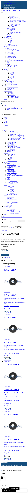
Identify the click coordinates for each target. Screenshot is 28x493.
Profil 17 (12, 77)
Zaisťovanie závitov (11, 49)
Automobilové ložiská (12, 30)
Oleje (8, 62)
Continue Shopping (9, 491)
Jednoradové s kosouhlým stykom (18, 21)
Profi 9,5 (12, 72)
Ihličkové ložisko (11, 29)
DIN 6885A (12, 93)
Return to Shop (14, 488)
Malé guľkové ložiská (15, 18)
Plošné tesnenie (10, 53)
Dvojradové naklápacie (15, 24)
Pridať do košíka (4, 255)
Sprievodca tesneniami (12, 45)
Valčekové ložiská (11, 28)
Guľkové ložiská (10, 16)
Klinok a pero (10, 92)
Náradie (5, 85)
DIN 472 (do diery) (14, 97)
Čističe (8, 61)
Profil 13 (12, 76)
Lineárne (9, 36)
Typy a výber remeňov (12, 79)
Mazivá (8, 48)
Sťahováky (9, 89)
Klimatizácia (12, 33)
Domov (2, 227)
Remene (5, 69)
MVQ (11, 41)
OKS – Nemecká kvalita (12, 67)
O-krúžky (9, 44)
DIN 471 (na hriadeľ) (15, 96)
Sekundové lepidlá (11, 54)
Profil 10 (12, 73)
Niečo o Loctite (13, 65)
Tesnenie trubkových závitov (13, 50)
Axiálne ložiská (13, 25)
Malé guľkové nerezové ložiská (17, 20)
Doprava (6, 125)
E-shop (5, 118)
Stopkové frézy (10, 88)
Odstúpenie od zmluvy (9, 8)
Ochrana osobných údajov (10, 107)
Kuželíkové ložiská (11, 26)
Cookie (8, 109)
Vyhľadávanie (21, 221)
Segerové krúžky (11, 95)
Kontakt (5, 99)
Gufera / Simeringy (11, 38)
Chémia (5, 46)
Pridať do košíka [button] (7, 312)
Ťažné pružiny (10, 83)
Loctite (8, 64)
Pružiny (5, 80)
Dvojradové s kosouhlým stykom (17, 22)
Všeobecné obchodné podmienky (14, 108)
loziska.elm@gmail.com (9, 7)
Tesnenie (6, 37)
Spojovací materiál (8, 91)
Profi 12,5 (12, 75)
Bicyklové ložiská (11, 34)
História (11, 68)
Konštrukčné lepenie (11, 56)
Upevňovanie (10, 52)
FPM (11, 42)
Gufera (5, 121)
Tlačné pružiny (10, 81)
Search (5, 219)
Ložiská (5, 14)
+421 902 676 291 (8, 5)
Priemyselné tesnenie (11, 58)
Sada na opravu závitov (12, 87)
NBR (11, 40)
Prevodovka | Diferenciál (15, 32)
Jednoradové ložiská (14, 17)
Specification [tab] (7, 257)
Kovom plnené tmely (12, 57)
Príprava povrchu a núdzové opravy (15, 60)
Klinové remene (10, 71)
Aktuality (6, 117)
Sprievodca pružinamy (12, 84)
